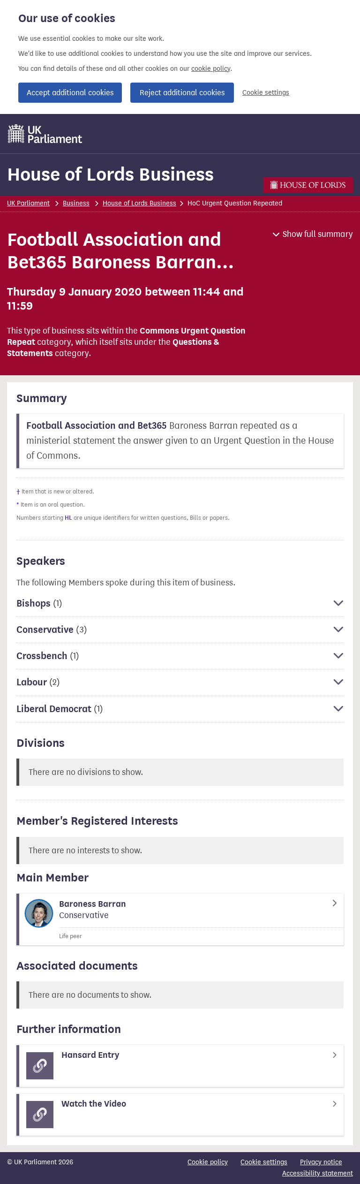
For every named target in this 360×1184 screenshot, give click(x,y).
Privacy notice (321, 1162)
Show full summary (318, 234)
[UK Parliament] (45, 133)
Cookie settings (265, 93)
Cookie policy (208, 1162)
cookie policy (210, 69)
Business (76, 203)
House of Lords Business (110, 174)
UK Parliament (28, 203)
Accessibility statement (317, 1173)
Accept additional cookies (70, 92)
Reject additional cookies (182, 92)
